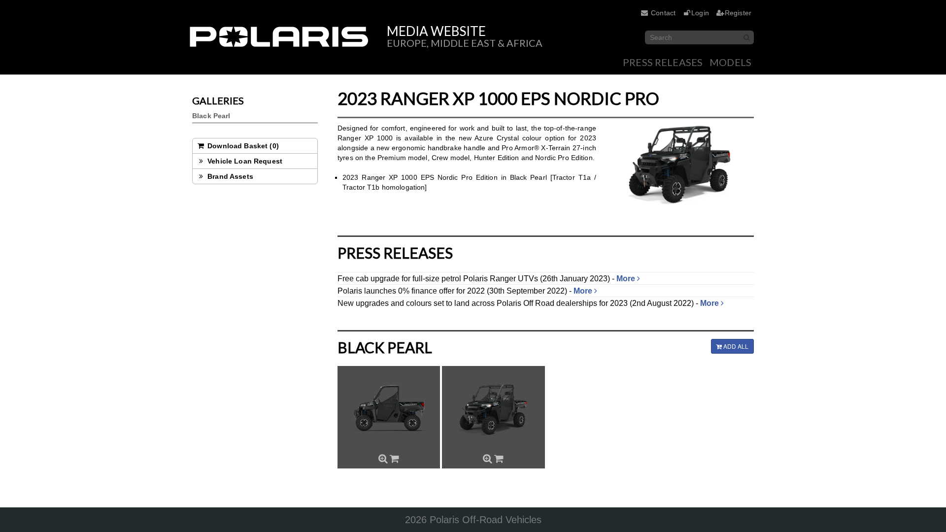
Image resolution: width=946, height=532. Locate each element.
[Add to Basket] (394, 458)
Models (730, 62)
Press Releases (663, 62)
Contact (663, 13)
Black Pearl (211, 116)
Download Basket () (242, 146)
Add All (735, 346)
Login (700, 13)
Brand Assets (229, 176)
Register (738, 13)
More (626, 278)
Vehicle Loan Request (243, 161)
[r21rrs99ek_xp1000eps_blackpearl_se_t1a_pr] (389, 410)
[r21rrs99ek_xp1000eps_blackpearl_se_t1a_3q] (493, 410)
